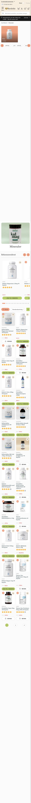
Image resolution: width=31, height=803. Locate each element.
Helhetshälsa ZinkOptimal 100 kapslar (6, 424)
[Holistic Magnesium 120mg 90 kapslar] (12, 271)
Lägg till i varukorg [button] (12, 298)
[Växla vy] (28, 309)
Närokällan (18, 390)
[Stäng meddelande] (29, 17)
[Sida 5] (11, 303)
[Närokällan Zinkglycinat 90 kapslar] (22, 444)
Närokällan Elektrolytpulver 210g (8, 517)
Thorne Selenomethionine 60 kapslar (22, 518)
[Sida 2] (6, 303)
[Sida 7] (14, 303)
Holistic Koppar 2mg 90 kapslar (8, 581)
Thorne (17, 514)
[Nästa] (28, 45)
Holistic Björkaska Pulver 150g (21, 546)
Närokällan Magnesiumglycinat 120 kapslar (21, 362)
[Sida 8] (15, 303)
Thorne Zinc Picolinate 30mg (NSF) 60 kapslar (22, 608)
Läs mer (26, 17)
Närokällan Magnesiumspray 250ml (21, 393)
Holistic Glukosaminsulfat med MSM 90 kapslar (8, 485)
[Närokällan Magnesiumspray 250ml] (22, 382)
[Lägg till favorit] (20, 262)
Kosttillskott (4, 23)
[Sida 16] (28, 303)
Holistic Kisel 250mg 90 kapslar (7, 546)
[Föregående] (2, 45)
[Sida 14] (25, 303)
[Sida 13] (23, 303)
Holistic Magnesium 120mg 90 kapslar (10, 284)
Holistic (3, 281)
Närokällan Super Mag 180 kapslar (8, 608)
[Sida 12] (22, 303)
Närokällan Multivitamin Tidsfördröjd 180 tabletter (20, 486)
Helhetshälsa (4, 327)
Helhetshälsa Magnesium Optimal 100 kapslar (7, 331)
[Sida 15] (26, 303)
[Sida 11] (20, 303)
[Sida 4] (9, 303)
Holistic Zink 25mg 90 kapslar (8, 361)
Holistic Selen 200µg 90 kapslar (7, 392)
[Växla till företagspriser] (23, 3)
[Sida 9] (17, 303)
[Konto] (21, 8)
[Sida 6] (12, 303)
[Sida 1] (3, 303)
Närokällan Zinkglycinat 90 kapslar (20, 455)
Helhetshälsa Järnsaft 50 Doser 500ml (22, 423)
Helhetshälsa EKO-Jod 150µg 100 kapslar (8, 455)
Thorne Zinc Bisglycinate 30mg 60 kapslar (22, 577)
